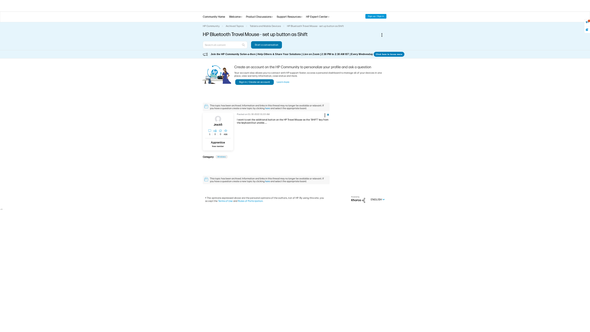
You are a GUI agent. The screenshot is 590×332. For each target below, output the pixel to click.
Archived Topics (235, 26)
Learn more (283, 82)
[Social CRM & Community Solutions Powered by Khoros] (358, 199)
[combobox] (225, 45)
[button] (324, 115)
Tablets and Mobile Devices (265, 26)
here (267, 108)
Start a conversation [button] (266, 44)
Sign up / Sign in (376, 16)
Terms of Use (225, 201)
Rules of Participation (250, 201)
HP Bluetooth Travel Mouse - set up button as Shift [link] (315, 26)
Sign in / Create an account (254, 82)
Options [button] (383, 35)
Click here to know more (389, 54)
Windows (221, 157)
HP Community (211, 26)
